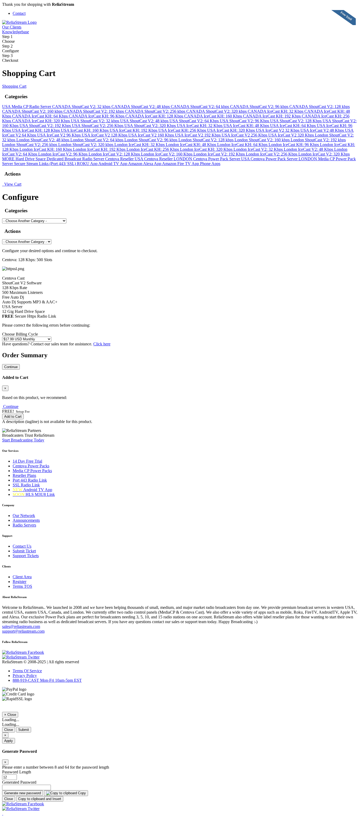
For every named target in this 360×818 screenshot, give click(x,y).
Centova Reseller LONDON (168, 159)
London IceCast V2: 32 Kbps (258, 149)
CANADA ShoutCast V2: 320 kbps (217, 111)
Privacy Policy (25, 675)
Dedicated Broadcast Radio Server (76, 159)
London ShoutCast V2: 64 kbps (97, 140)
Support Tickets (26, 555)
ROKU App (87, 163)
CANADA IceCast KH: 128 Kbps (154, 116)
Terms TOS (22, 586)
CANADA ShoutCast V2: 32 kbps (81, 106)
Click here (101, 344)
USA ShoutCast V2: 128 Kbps (296, 121)
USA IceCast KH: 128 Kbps (36, 130)
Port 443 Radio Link (30, 480)
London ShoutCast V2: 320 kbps (86, 144)
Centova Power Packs (31, 466)
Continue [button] (10, 406)
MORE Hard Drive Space (24, 159)
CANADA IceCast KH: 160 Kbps (213, 116)
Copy (81, 793)
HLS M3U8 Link (34, 494)
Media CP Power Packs (32, 470)
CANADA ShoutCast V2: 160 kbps (33, 111)
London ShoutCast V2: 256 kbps (30, 144)
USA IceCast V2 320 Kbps (291, 135)
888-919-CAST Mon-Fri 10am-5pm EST (47, 680)
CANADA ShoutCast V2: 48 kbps (141, 106)
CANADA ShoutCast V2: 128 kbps (319, 106)
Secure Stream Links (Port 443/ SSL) (45, 163)
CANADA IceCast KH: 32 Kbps (276, 111)
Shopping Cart (14, 86)
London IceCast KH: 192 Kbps (100, 149)
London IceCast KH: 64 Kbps (243, 144)
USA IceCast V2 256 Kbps (245, 135)
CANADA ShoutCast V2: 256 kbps (155, 111)
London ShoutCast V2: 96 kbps (151, 140)
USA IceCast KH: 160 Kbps (85, 130)
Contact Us (22, 546)
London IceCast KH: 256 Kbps (153, 149)
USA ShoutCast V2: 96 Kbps (245, 121)
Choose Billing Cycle (20, 334)
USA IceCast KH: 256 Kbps (182, 130)
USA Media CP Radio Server (27, 106)
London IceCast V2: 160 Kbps (167, 154)
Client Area (22, 577)
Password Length (16, 772)
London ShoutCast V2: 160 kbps (263, 140)
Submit (23, 730)
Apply (8, 741)
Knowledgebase (15, 32)
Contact (19, 13)
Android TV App (113, 163)
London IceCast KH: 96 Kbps (294, 144)
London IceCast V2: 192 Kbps (219, 154)
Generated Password (19, 782)
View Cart (11, 184)
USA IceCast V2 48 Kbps (322, 130)
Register (19, 581)
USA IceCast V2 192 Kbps (198, 135)
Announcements (26, 520)
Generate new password (22, 793)
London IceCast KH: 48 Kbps (191, 144)
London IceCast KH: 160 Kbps (46, 149)
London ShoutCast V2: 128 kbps (206, 140)
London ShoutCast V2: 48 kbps (43, 140)
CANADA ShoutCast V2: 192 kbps (94, 111)
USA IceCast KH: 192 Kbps (134, 130)
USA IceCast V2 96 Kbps (59, 135)
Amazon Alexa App (145, 163)
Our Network (24, 515)
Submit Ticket (24, 551)
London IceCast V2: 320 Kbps (324, 154)
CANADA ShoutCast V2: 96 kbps (259, 106)
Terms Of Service (27, 671)
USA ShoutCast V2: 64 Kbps (194, 121)
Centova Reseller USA (124, 159)
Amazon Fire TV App (181, 163)
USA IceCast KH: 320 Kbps (231, 130)
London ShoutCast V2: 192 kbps (318, 140)
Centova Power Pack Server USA (222, 159)
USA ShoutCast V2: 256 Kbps (98, 125)
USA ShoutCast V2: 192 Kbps (46, 125)
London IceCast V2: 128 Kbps (115, 154)
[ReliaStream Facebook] (23, 652)
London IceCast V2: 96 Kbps (63, 154)
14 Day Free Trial (27, 461)
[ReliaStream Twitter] (21, 657)
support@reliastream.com (23, 631)
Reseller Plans (24, 475)
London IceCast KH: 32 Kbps (140, 144)
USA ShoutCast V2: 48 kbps (144, 121)
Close (8, 730)
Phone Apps (210, 163)
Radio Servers (24, 525)
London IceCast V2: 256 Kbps (272, 154)
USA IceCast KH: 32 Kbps (200, 125)
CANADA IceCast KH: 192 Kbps (272, 116)
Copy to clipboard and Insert (39, 799)
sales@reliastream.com (21, 626)
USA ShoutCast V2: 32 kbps (95, 121)
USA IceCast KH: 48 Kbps (246, 125)
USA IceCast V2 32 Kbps (278, 130)
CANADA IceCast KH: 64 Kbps (40, 116)
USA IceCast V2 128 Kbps (105, 135)
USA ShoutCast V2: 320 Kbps (150, 125)
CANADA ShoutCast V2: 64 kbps (200, 106)
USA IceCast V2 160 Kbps (151, 135)
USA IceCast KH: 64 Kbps (293, 125)
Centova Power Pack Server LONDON (284, 159)
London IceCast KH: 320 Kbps (206, 149)
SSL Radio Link (26, 485)
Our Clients (11, 27)
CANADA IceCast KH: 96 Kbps (97, 116)
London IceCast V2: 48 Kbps (309, 149)
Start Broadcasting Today (23, 440)
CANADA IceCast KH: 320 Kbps (41, 121)
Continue (11, 367)
